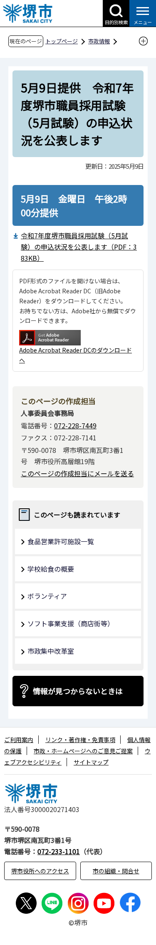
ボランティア (47, 596)
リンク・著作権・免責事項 (80, 739)
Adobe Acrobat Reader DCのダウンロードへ (75, 355)
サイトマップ (91, 762)
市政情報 (99, 41)
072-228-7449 (75, 425)
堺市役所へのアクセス (40, 871)
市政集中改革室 (50, 651)
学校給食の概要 (50, 569)
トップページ (61, 41)
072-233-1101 (58, 851)
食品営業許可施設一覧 (60, 541)
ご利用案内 (18, 739)
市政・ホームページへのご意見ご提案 (83, 751)
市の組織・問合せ (116, 871)
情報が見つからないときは (78, 690)
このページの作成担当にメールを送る (77, 473)
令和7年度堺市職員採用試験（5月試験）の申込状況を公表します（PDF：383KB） (79, 246)
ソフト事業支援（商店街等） (70, 623)
